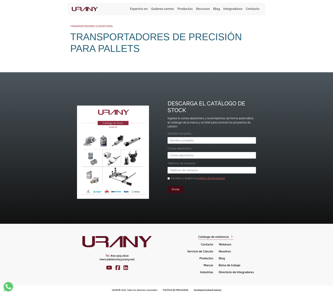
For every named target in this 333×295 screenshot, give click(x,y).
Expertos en (139, 9)
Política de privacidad (175, 290)
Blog (216, 9)
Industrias (206, 272)
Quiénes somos (162, 9)
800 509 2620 (117, 255)
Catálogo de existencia (213, 236)
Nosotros (225, 251)
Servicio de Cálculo (200, 251)
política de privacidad (211, 178)
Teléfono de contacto (181, 163)
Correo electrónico (179, 148)
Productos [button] (185, 9)
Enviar (176, 189)
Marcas (208, 265)
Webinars (225, 244)
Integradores (232, 9)
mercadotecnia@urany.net (117, 259)
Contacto (252, 9)
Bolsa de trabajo (229, 265)
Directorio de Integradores (236, 272)
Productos (206, 258)
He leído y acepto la (198, 178)
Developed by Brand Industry (207, 290)
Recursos (203, 9)
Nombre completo (179, 133)
